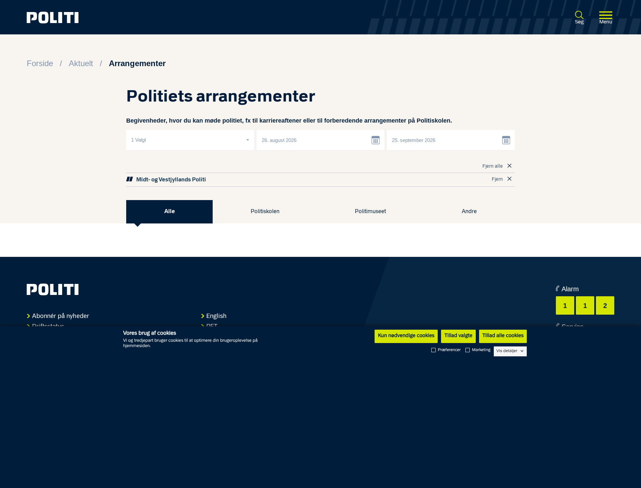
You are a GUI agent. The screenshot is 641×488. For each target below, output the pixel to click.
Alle (169, 211)
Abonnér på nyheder (60, 316)
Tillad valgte (458, 336)
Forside (40, 63)
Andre (469, 211)
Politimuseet (370, 211)
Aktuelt (81, 63)
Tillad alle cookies (502, 336)
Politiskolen (265, 211)
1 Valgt (139, 140)
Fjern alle (492, 166)
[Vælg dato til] (506, 140)
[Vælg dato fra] (376, 140)
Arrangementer (137, 63)
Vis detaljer (506, 351)
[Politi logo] (146, 17)
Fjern (497, 179)
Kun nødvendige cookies (406, 336)
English (216, 316)
